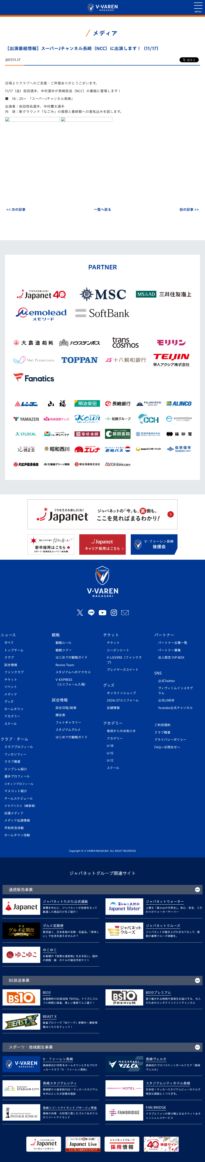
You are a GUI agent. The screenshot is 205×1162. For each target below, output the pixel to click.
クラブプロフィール (18, 747)
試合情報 (10, 665)
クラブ (9, 657)
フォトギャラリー (68, 722)
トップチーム (14, 650)
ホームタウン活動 (17, 835)
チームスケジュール (18, 798)
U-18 (110, 745)
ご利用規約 (162, 725)
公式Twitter (166, 681)
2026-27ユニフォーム (123, 700)
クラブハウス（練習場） (20, 805)
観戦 (56, 635)
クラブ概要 (12, 761)
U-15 (110, 753)
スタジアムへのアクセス (73, 672)
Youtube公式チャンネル (175, 707)
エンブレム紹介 (15, 769)
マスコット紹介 (15, 791)
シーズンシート (118, 650)
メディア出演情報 (17, 820)
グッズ (9, 701)
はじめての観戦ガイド (72, 657)
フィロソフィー (15, 754)
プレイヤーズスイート (122, 669)
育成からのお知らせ (121, 731)
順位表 (60, 715)
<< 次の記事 (16, 209)
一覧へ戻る (102, 209)
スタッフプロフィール (19, 783)
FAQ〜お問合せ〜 (167, 747)
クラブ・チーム (14, 739)
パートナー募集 (169, 650)
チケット (10, 679)
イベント (10, 687)
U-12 (110, 760)
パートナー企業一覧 (172, 642)
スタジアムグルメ (68, 729)
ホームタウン (14, 709)
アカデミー (12, 716)
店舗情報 (113, 707)
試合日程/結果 (66, 707)
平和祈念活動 (14, 828)
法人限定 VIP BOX (171, 657)
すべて (9, 642)
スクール (10, 723)
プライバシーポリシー (170, 739)
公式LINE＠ (166, 700)
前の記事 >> (189, 209)
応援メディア (14, 813)
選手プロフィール (17, 776)
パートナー (164, 635)
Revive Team (65, 665)
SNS (158, 673)
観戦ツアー (64, 650)
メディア (10, 694)
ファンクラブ (14, 672)
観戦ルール (64, 642)
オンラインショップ (121, 693)
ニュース (8, 635)
